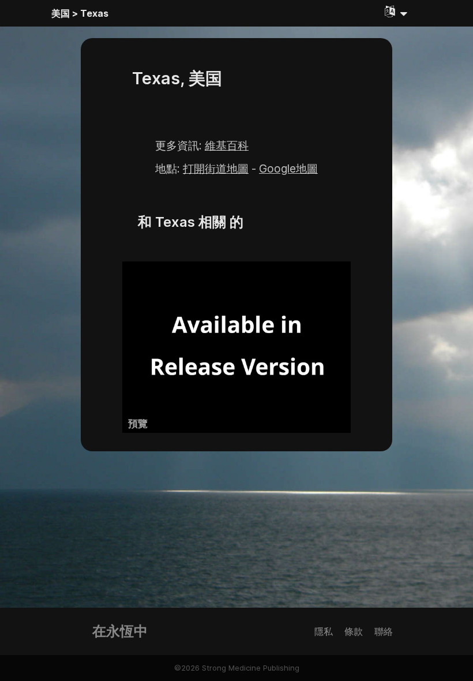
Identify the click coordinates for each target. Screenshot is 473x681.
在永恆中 (120, 631)
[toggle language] (396, 11)
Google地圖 (288, 168)
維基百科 (227, 145)
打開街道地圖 (216, 168)
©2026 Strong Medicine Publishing (236, 667)
